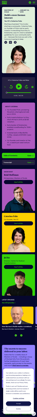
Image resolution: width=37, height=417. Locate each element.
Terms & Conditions (12, 414)
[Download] (32, 87)
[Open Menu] (34, 2)
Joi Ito (7, 257)
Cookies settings (18, 398)
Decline (18, 409)
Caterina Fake (11, 216)
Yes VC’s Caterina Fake (13, 21)
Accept (18, 403)
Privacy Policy (27, 414)
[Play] (19, 86)
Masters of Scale (9, 11)
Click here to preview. (20, 365)
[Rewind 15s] (11, 86)
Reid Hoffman (11, 174)
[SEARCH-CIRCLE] (30, 2)
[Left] (16, 335)
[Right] (21, 335)
